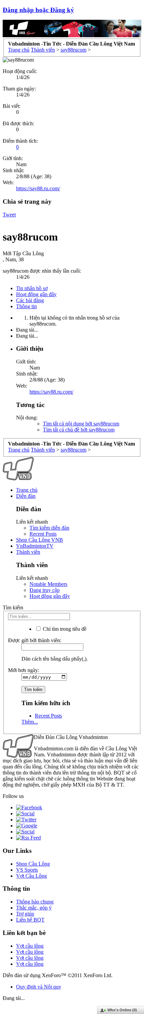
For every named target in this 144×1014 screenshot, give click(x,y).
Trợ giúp (25, 914)
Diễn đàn (25, 496)
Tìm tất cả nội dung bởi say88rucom (81, 423)
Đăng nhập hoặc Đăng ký (38, 9)
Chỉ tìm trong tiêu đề (64, 629)
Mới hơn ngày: (23, 670)
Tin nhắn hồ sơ (32, 288)
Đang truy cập (44, 590)
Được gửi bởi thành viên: (34, 640)
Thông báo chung (35, 901)
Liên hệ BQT (30, 920)
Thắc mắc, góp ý (34, 907)
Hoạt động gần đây (36, 294)
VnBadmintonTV (35, 546)
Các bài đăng (30, 300)
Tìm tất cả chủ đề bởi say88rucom (79, 429)
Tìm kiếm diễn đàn (49, 528)
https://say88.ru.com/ (38, 188)
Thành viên (28, 552)
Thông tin (26, 306)
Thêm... (29, 722)
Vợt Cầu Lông (31, 876)
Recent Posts (43, 534)
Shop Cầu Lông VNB (39, 540)
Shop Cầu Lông (33, 864)
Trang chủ (27, 490)
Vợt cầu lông (30, 946)
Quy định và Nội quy (38, 987)
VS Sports (27, 870)
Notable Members (48, 584)
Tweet (9, 214)
